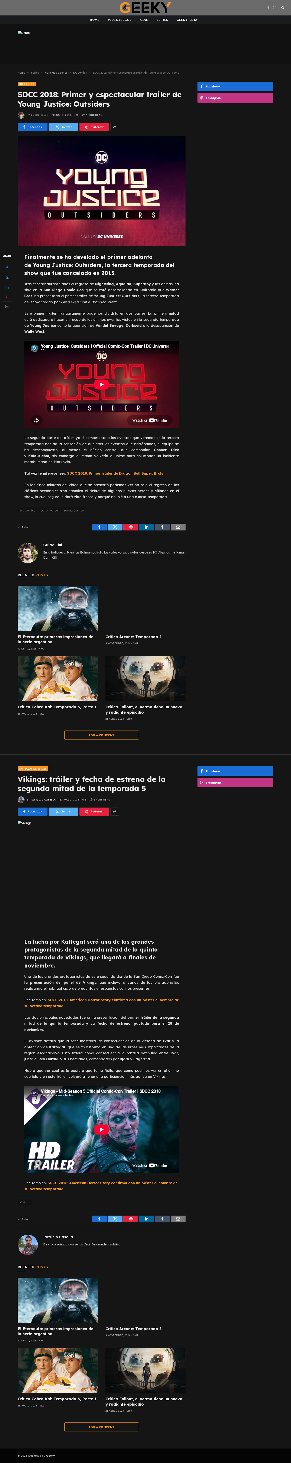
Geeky (50, 1455)
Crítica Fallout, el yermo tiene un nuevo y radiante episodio (143, 710)
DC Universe (49, 510)
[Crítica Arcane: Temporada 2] (145, 608)
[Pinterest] (7, 297)
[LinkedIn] (7, 287)
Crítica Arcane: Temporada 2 (133, 636)
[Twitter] (7, 277)
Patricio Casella (43, 799)
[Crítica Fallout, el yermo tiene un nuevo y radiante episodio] (145, 678)
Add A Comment (101, 735)
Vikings (25, 1202)
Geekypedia (187, 20)
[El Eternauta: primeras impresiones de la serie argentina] (58, 608)
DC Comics (26, 84)
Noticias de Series (33, 768)
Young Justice (73, 510)
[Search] (283, 8)
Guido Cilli (39, 114)
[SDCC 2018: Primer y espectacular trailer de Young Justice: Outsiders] (102, 191)
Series (162, 20)
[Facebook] (7, 268)
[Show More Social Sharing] (114, 127)
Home (94, 20)
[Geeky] (145, 7)
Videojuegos (120, 20)
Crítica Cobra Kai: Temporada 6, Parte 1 (57, 707)
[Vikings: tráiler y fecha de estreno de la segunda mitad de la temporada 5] (102, 876)
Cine (144, 20)
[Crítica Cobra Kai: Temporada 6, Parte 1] (58, 678)
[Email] (7, 306)
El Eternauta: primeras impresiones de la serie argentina (55, 639)
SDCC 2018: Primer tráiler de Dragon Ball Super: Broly (115, 473)
